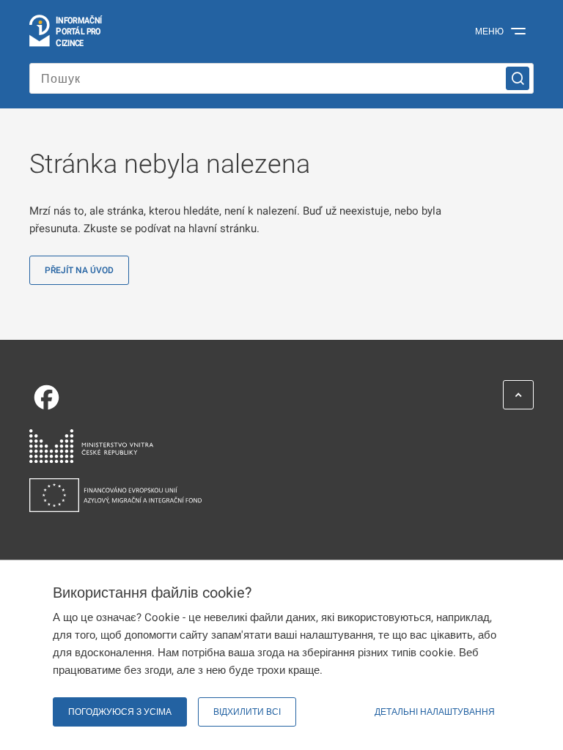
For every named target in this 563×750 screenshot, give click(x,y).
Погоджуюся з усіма (120, 712)
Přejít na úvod (79, 270)
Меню (489, 31)
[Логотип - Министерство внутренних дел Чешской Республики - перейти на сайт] (274, 446)
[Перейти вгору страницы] (518, 394)
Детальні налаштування (435, 712)
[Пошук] (517, 78)
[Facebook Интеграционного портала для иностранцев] (274, 397)
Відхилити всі (247, 712)
